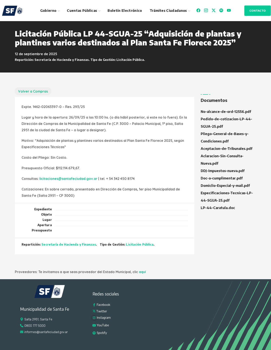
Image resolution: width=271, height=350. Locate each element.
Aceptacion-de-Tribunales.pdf (226, 148)
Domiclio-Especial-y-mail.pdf (225, 185)
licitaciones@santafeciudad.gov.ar (68, 178)
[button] (257, 10)
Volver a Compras (33, 91)
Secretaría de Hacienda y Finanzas (62, 60)
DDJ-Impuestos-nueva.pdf (223, 171)
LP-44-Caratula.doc (218, 208)
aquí (142, 272)
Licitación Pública (130, 60)
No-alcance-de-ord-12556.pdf (226, 111)
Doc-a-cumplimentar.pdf (222, 178)
